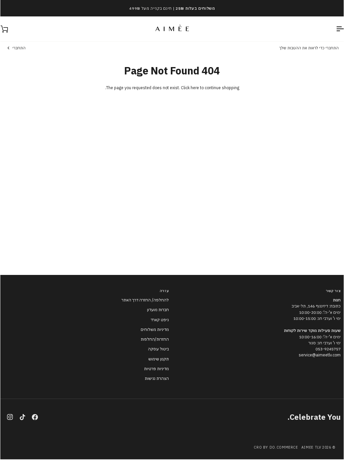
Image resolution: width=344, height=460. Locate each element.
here (195, 87)
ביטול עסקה (158, 348)
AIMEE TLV (311, 447)
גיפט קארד (160, 319)
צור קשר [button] (333, 290)
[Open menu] (334, 28)
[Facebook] (35, 417)
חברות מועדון (158, 309)
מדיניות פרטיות (156, 368)
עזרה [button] (164, 290)
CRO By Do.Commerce (276, 447)
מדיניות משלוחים (155, 329)
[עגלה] (10, 28)
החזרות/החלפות (155, 339)
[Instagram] (10, 417)
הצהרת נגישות (157, 378)
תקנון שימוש (158, 358)
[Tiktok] (22, 417)
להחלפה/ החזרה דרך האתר (145, 299)
